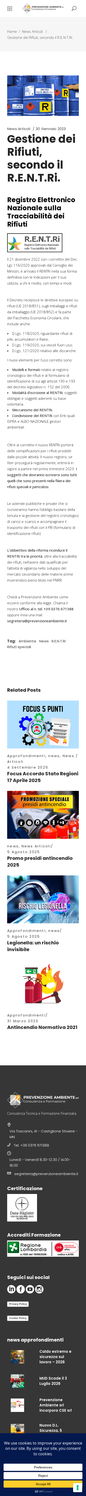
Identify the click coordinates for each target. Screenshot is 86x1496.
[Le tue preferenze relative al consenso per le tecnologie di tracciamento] (77, 1487)
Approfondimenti (26, 755)
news (54, 755)
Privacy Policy (18, 1304)
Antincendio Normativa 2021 (42, 1027)
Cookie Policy (18, 1318)
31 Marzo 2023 (22, 1020)
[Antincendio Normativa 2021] (43, 984)
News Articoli (32, 31)
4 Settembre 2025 (27, 767)
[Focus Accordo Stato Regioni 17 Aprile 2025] (43, 724)
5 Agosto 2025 (23, 851)
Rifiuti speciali (19, 646)
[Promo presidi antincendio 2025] (43, 815)
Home (12, 31)
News (44, 641)
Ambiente (27, 641)
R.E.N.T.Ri (59, 641)
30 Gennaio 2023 (51, 128)
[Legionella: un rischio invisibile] (43, 899)
